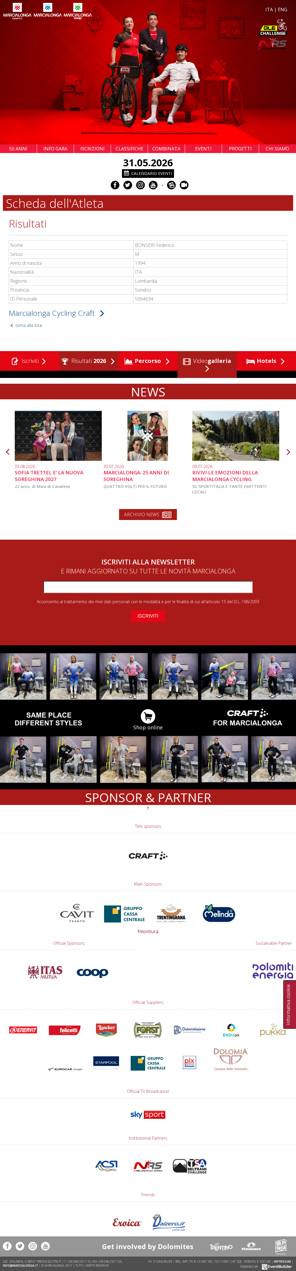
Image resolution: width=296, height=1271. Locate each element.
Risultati (88, 361)
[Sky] (148, 1121)
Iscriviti (29, 361)
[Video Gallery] (184, 185)
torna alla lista (28, 325)
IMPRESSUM (282, 1261)
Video (211, 361)
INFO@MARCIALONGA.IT (20, 1265)
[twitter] (127, 185)
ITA (269, 9)
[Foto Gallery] (171, 185)
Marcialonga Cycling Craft (53, 313)
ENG (282, 9)
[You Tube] (153, 185)
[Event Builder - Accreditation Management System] (276, 1266)
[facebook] (115, 185)
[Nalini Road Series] (218, 44)
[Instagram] (140, 185)
